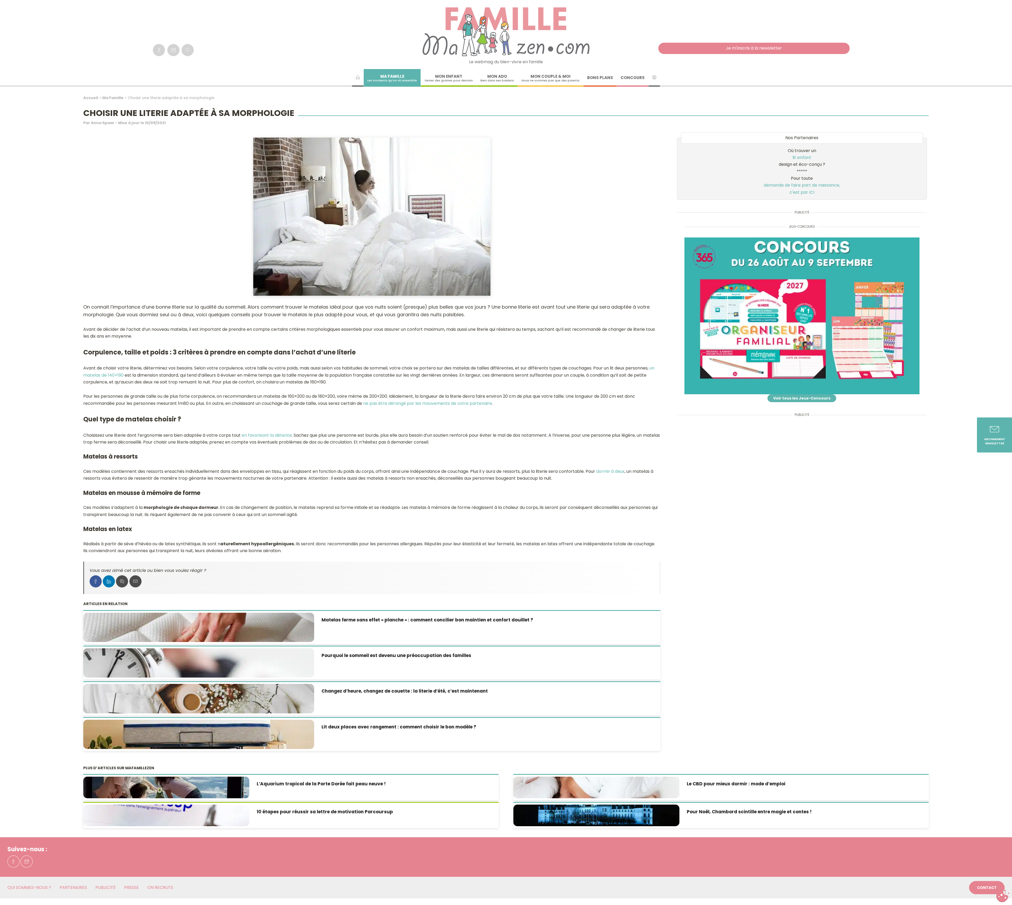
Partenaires (73, 887)
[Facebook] (159, 50)
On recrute (160, 887)
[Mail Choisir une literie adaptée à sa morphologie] (135, 581)
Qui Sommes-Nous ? (29, 887)
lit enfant (801, 157)
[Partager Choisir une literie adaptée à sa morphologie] (96, 581)
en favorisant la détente (267, 435)
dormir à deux (610, 471)
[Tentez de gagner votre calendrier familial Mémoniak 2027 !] (801, 315)
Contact (987, 887)
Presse (131, 887)
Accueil (90, 97)
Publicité (105, 887)
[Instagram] (173, 50)
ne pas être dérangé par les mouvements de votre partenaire (427, 403)
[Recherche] (188, 50)
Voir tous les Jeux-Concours (801, 398)
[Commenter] (122, 581)
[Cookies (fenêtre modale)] (1003, 896)
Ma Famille (113, 97)
